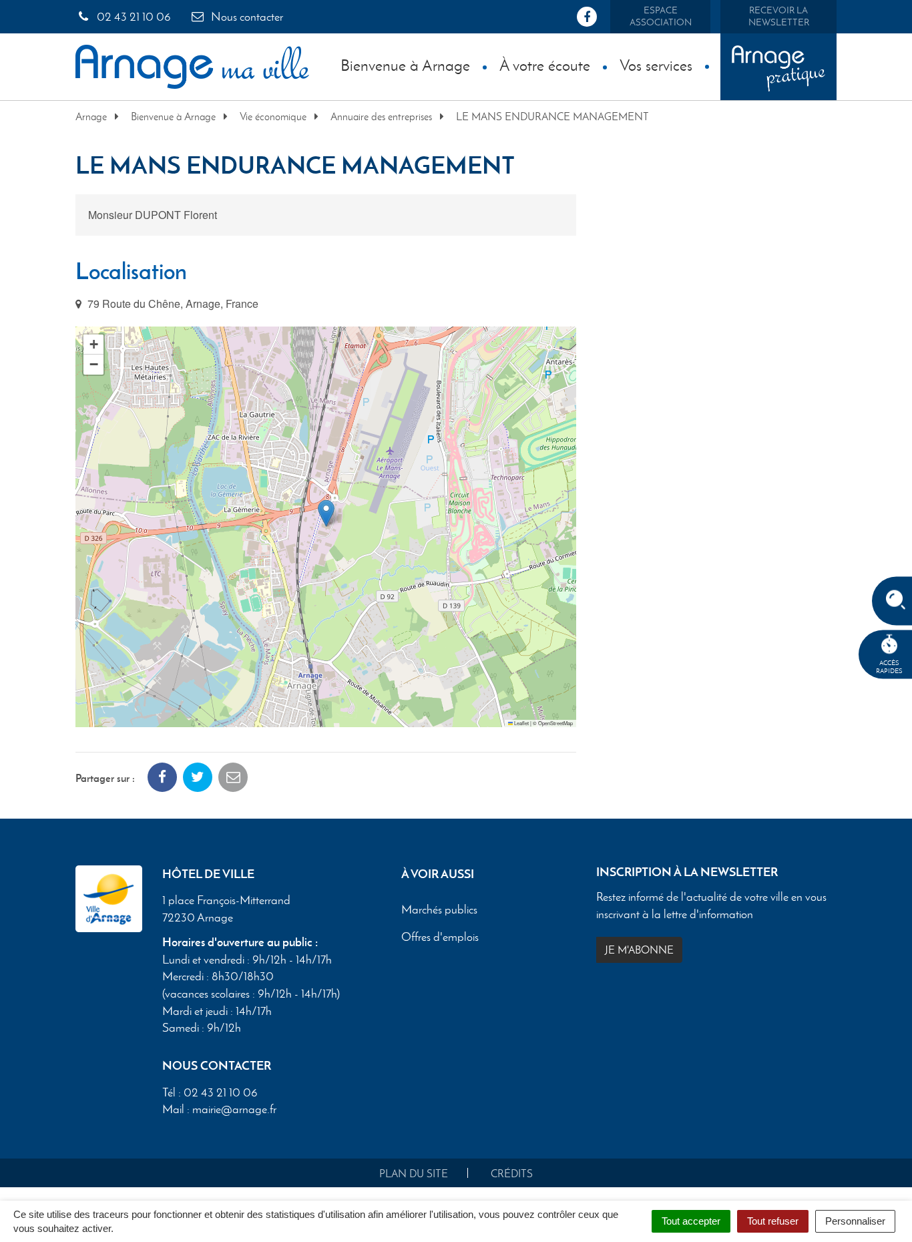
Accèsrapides (889, 666)
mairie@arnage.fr (234, 1109)
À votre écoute (544, 65)
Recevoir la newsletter (778, 16)
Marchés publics (439, 910)
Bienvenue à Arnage (405, 65)
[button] (326, 513)
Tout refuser (773, 1221)
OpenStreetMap (555, 723)
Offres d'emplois (440, 937)
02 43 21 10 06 (132, 16)
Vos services (656, 65)
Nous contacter (245, 16)
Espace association (661, 16)
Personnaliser (855, 1221)
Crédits (512, 1173)
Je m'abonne (639, 950)
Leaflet (521, 723)
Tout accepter (691, 1221)
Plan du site (413, 1173)
